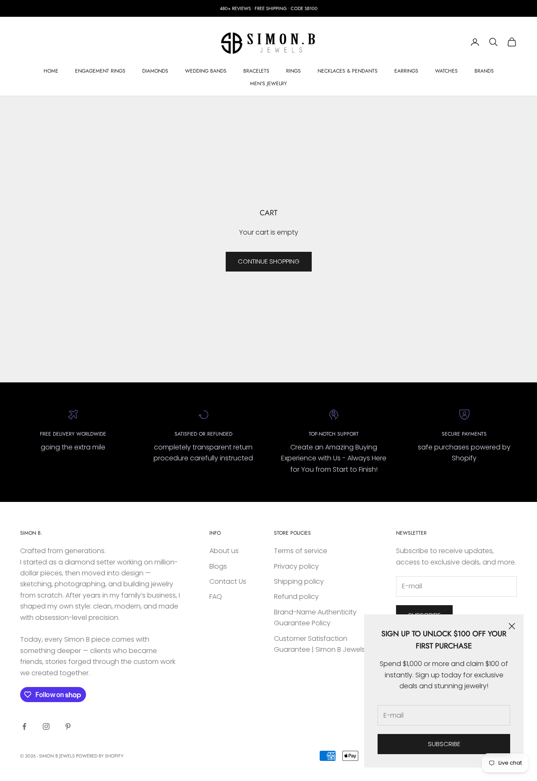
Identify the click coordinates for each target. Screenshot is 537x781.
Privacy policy (296, 566)
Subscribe (444, 743)
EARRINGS (406, 71)
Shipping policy (299, 581)
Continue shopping (269, 261)
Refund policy (296, 596)
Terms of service (300, 551)
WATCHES (446, 71)
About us (224, 551)
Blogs (218, 566)
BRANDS (484, 71)
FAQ (215, 596)
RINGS (293, 71)
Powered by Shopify (99, 755)
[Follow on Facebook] (24, 726)
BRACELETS (256, 71)
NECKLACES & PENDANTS (348, 71)
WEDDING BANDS (206, 71)
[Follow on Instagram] (46, 726)
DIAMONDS (155, 71)
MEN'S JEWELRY (268, 83)
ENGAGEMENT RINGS (100, 71)
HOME (51, 71)
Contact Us (227, 581)
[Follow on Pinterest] (68, 726)
